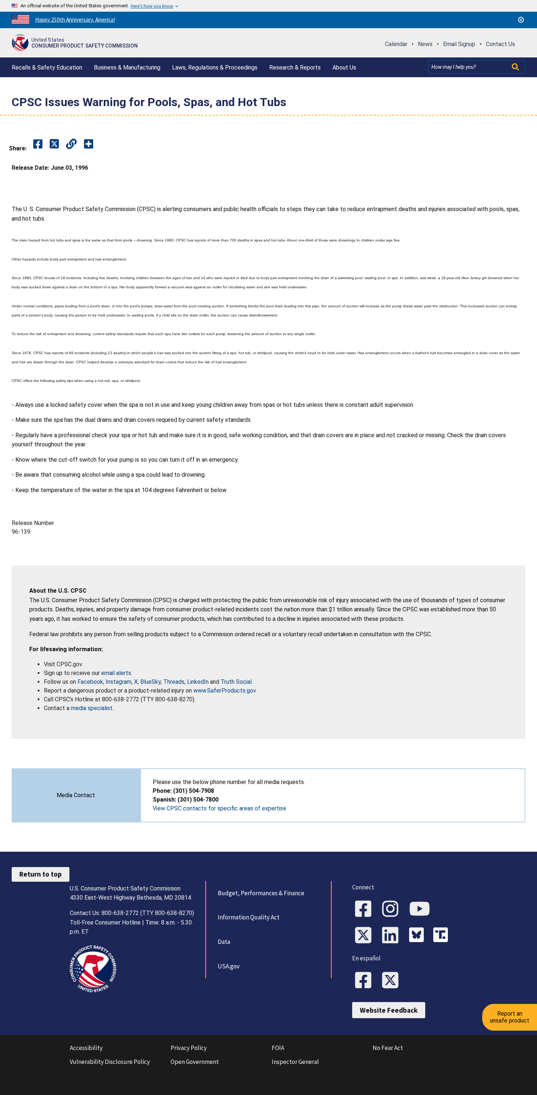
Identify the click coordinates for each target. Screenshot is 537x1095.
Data (224, 942)
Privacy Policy (189, 1048)
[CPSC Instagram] (392, 909)
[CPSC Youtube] (422, 909)
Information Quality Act (248, 917)
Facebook (90, 681)
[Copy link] (88, 144)
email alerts (116, 673)
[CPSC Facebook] (365, 909)
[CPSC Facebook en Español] (365, 981)
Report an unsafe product (509, 1017)
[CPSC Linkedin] (392, 936)
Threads (173, 681)
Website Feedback (389, 1010)
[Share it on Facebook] (38, 144)
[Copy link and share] (71, 144)
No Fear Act (388, 1048)
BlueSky (150, 681)
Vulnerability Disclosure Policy (110, 1062)
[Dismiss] (521, 20)
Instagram (119, 681)
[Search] (516, 67)
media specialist (92, 708)
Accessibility (86, 1048)
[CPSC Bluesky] (418, 936)
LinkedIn (198, 681)
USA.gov (229, 966)
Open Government (195, 1062)
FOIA (278, 1048)
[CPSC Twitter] (365, 936)
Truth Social (236, 681)
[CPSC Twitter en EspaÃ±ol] (392, 981)
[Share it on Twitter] (54, 144)
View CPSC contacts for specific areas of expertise (219, 808)
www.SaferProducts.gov (224, 690)
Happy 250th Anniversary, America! (75, 19)
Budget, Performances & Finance (261, 893)
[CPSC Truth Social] (442, 936)
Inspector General (295, 1062)
